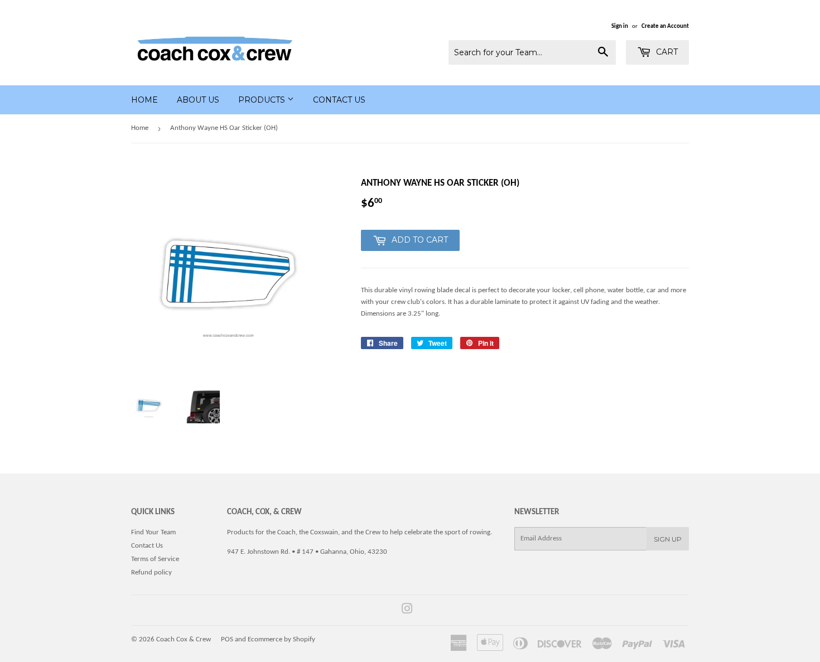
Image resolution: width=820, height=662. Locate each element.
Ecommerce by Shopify (281, 639)
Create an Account (665, 26)
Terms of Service (155, 559)
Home (144, 100)
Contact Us (339, 100)
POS (227, 639)
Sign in (619, 26)
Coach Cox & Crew (183, 639)
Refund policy (151, 572)
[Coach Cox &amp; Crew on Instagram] (407, 611)
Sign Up (668, 539)
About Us (198, 100)
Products (262, 100)
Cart (666, 52)
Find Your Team (153, 532)
